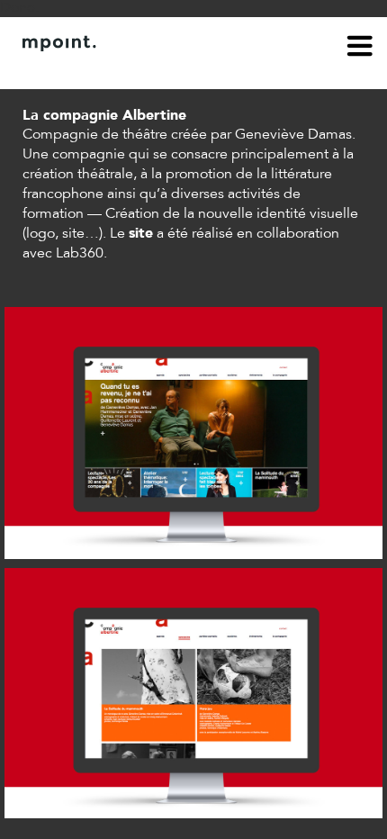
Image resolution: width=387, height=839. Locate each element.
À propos (50, 70)
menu (360, 48)
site (141, 234)
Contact (123, 70)
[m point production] (184, 43)
